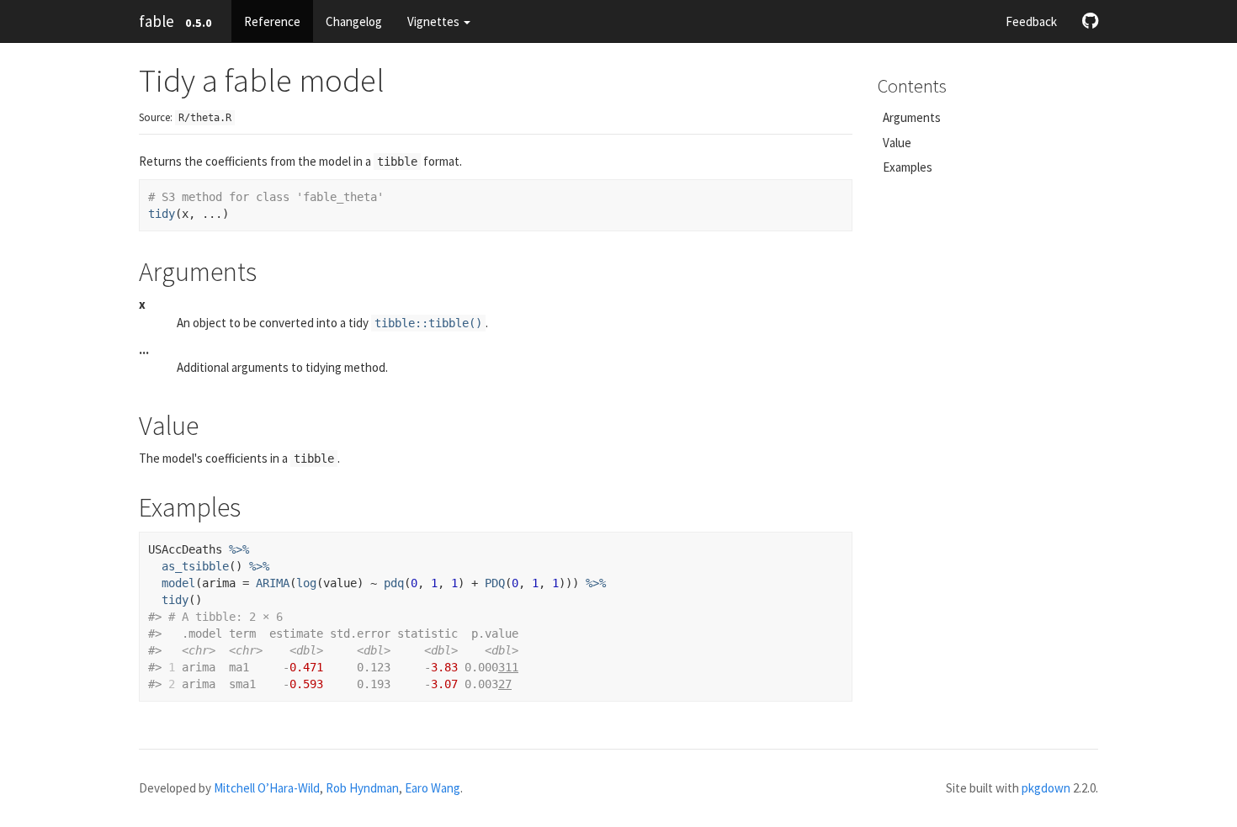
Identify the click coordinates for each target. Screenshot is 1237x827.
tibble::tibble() (428, 323)
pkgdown (1046, 788)
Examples (907, 167)
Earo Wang (432, 788)
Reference (272, 21)
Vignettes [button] (434, 21)
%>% (239, 549)
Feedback (1031, 21)
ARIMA (272, 583)
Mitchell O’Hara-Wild (267, 788)
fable (156, 21)
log (306, 583)
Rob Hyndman (362, 788)
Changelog (354, 21)
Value (897, 143)
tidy (161, 213)
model (178, 583)
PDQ (495, 583)
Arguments (912, 117)
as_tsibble (195, 566)
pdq (394, 583)
